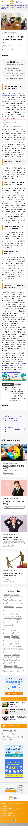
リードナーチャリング (16, 649)
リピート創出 (6, 654)
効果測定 (11, 660)
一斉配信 (6, 657)
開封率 (20, 671)
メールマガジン (7, 633)
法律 (12, 663)
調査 (15, 665)
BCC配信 (16, 594)
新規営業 (6, 663)
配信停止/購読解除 (18, 668)
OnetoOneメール (11, 603)
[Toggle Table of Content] (18, 62)
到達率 (5, 660)
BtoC (11, 597)
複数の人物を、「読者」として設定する (13, 75)
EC (4, 600)
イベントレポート (7, 605)
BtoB (5, 597)
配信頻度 (6, 671)
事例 (11, 657)
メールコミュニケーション (9, 622)
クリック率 (18, 608)
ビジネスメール (14, 616)
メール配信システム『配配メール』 (12, 808)
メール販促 (13, 641)
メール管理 (6, 641)
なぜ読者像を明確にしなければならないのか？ (14, 65)
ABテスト (6, 594)
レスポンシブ (15, 654)
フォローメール (7, 619)
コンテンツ (6, 611)
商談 (18, 660)
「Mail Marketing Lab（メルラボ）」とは (14, 804)
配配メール (12, 671)
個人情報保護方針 (7, 813)
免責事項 (5, 811)
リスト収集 (15, 652)
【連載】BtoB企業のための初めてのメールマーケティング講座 (13, 45)
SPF (19, 603)
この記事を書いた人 (8, 384)
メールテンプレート (8, 627)
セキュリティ (6, 613)
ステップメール (14, 611)
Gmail (9, 600)
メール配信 (6, 644)
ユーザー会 (6, 649)
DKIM (20, 597)
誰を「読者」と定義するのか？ (12, 68)
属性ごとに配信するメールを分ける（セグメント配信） (15, 71)
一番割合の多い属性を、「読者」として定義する (15, 73)
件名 (17, 657)
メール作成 (16, 633)
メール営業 (14, 635)
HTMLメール (15, 600)
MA (4, 603)
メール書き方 (14, 638)
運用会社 (5, 806)
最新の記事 (18, 384)
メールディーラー (7, 624)
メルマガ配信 (15, 646)
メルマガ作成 (6, 646)
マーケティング (16, 619)
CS (15, 597)
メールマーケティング (7, 49)
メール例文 (6, 635)
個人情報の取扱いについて (10, 815)
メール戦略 (6, 638)
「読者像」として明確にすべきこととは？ (14, 78)
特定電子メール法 (7, 665)
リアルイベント (7, 652)
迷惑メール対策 (7, 668)
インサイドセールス (8, 608)
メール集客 (14, 644)
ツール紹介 (6, 616)
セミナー (14, 613)
